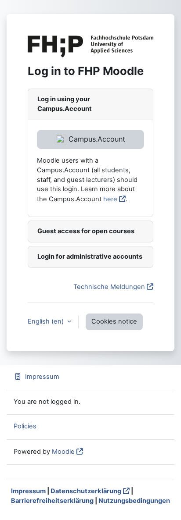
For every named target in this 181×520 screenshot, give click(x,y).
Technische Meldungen (109, 287)
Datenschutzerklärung (86, 491)
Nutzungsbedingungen (134, 501)
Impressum (42, 377)
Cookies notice (114, 321)
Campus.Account (95, 139)
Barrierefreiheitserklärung (52, 501)
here (110, 199)
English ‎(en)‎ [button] (46, 321)
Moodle (63, 452)
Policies (25, 426)
